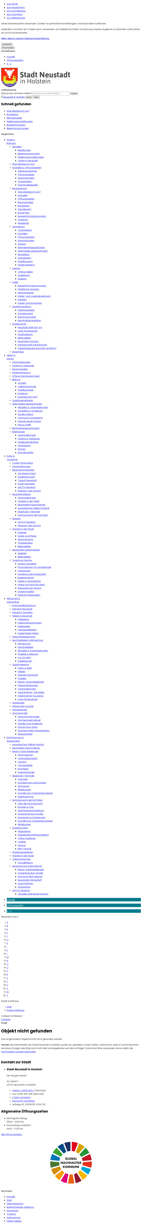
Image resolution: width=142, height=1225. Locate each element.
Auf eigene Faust (27, 473)
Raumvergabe (25, 202)
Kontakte (22, 195)
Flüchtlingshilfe (25, 452)
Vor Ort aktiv (24, 657)
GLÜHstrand (24, 887)
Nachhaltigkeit (25, 647)
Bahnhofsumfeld (27, 317)
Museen (16, 518)
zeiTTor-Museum (27, 487)
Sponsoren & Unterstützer (31, 817)
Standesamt (24, 209)
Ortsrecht (23, 219)
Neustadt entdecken (23, 470)
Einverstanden (8, 48)
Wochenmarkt (19, 713)
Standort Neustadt (22, 609)
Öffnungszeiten (15, 60)
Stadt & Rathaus (15, 1010)
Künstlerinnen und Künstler (32, 782)
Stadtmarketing (26, 264)
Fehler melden (14, 1221)
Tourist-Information (22, 463)
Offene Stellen (25, 271)
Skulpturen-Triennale (29, 511)
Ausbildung (24, 275)
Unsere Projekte (26, 591)
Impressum (12, 1210)
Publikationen (25, 661)
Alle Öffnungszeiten (11, 1134)
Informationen (25, 755)
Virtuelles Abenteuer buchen (33, 894)
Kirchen (22, 449)
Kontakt (11, 56)
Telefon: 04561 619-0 (23, 1090)
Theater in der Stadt (28, 501)
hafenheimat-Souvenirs (30, 695)
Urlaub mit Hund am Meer (31, 584)
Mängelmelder (14, 118)
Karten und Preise (27, 536)
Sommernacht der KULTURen (33, 515)
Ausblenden (7, 44)
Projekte (22, 678)
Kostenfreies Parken (28, 633)
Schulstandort (25, 313)
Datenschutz (14, 1217)
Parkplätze (23, 619)
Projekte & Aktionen (28, 654)
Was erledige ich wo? (18, 111)
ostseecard (24, 570)
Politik (15, 282)
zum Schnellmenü (16, 11)
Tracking (11, 1214)
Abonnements (25, 539)
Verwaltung (18, 226)
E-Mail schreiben (21, 1097)
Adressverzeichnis (27, 171)
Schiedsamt (24, 445)
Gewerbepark (19, 709)
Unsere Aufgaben (27, 563)
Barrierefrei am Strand (29, 588)
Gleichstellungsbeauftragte (33, 251)
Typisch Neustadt (27, 480)
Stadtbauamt (25, 261)
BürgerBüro (12, 114)
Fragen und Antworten (30, 303)
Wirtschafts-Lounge (23, 706)
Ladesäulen (24, 626)
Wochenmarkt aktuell (29, 720)
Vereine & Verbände (23, 365)
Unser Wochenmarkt (29, 716)
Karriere (22, 244)
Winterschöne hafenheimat (27, 866)
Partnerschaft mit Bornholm (32, 344)
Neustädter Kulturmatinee (31, 504)
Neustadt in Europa (28, 341)
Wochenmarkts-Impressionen (34, 730)
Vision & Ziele (25, 668)
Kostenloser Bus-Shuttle (30, 814)
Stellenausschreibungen (20, 121)
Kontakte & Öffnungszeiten (26, 167)
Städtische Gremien (28, 289)
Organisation (25, 181)
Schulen (22, 383)
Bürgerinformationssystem (32, 216)
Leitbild (21, 671)
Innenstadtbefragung (24, 605)
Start (9, 1006)
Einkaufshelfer (25, 734)
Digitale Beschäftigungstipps (33, 834)
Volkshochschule (27, 386)
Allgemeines (24, 831)
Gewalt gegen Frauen (29, 421)
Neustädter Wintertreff (30, 880)
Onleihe (22, 841)
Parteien (22, 299)
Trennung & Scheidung (30, 417)
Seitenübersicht (15, 1203)
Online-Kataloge (27, 838)
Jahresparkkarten (27, 629)
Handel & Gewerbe (22, 612)
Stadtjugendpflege (22, 400)
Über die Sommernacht (30, 803)
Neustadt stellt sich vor (30, 327)
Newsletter (23, 223)
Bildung (16, 379)
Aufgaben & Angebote (30, 410)
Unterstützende (26, 772)
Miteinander (18, 431)
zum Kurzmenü (14, 14)
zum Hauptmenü (16, 7)
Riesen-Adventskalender (31, 682)
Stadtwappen (25, 334)
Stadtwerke (18, 702)
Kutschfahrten (25, 883)
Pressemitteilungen (28, 685)
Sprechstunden (26, 178)
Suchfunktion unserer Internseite (18, 1051)
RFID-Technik (24, 848)
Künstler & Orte (26, 807)
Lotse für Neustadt (27, 331)
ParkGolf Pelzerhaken (29, 595)
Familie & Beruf (25, 414)
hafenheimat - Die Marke (31, 692)
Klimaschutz (24, 643)
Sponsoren (24, 786)
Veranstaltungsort (27, 758)
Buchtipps (23, 768)
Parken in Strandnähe (29, 581)
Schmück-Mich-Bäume (30, 876)
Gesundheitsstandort (23, 636)
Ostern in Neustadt (28, 160)
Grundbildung (25, 862)
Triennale (23, 779)
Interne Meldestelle (28, 185)
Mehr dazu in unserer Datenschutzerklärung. (25, 38)
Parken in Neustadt (22, 616)
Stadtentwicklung (21, 306)
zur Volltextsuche (16, 17)
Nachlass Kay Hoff (27, 397)
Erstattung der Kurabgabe (32, 574)
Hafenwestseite (26, 310)
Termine (22, 761)
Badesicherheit (26, 577)
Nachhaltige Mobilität (29, 320)
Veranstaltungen (21, 362)
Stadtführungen (26, 476)
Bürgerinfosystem (16, 125)
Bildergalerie (24, 337)
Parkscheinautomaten (30, 622)
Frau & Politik (24, 424)
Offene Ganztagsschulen (26, 376)
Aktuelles (16, 146)
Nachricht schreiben (23, 1101)
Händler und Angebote (30, 723)
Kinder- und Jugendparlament (34, 296)
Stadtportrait (19, 324)
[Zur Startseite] (35, 86)
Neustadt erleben (21, 494)
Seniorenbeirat (26, 292)
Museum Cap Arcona (29, 490)
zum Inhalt (12, 4)
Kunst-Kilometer (26, 483)
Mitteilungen (24, 150)
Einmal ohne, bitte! (27, 727)
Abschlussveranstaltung (31, 810)
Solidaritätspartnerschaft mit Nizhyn (37, 348)
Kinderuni (23, 393)
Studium (22, 278)
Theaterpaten (25, 543)
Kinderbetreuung (21, 372)
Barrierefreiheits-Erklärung (20, 1207)
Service (22, 845)
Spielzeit (22, 532)
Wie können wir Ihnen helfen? (16, 93)
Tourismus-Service (22, 560)
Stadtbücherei (25, 390)
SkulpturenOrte (26, 796)
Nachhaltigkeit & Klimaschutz (27, 640)
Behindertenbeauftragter (31, 247)
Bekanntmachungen (18, 128)
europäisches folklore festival (33, 508)
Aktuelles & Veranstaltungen (33, 407)
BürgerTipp (23, 212)
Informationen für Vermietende (34, 567)
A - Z (9, 63)
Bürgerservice (19, 188)
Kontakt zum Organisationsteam (35, 793)
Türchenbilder (25, 765)
